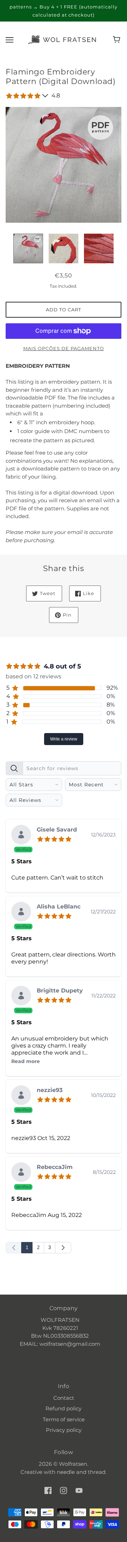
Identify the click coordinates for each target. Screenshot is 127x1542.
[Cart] (117, 39)
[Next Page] (63, 1247)
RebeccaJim (55, 1167)
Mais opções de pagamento (63, 348)
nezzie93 (49, 1090)
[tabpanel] (63, 1005)
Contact (63, 1397)
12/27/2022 (103, 911)
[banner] (62, 39)
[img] (56, 838)
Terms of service (64, 1419)
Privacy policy (63, 1430)
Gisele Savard (57, 830)
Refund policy (63, 1408)
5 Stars (21, 861)
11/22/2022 (103, 995)
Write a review (63, 739)
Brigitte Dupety (60, 991)
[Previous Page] (14, 1247)
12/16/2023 (103, 834)
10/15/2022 (103, 1095)
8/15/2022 (104, 1172)
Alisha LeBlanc (58, 907)
